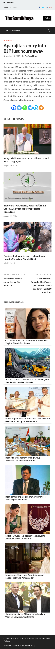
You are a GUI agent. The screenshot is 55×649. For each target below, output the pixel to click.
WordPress (19, 645)
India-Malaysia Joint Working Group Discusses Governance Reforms (22, 459)
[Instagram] (46, 7)
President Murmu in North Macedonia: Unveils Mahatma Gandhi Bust (24, 257)
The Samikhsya (31, 56)
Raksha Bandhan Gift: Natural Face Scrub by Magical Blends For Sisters (26, 342)
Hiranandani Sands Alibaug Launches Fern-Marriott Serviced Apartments (25, 615)
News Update (9, 41)
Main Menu (15, 30)
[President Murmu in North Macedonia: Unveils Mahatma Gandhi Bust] (27, 252)
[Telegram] (30, 107)
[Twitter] (43, 7)
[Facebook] (39, 7)
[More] (41, 107)
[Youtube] (50, 7)
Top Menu (10, 2)
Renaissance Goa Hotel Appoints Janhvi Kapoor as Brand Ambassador (24, 576)
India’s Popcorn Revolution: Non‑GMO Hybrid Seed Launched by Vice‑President (27, 420)
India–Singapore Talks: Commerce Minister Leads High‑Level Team (25, 498)
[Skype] (35, 107)
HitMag (31, 645)
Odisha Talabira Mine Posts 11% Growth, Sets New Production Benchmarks (27, 381)
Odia (47, 18)
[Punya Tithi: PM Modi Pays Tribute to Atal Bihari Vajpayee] (27, 155)
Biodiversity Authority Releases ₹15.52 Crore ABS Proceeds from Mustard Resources (25, 208)
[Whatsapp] (24, 107)
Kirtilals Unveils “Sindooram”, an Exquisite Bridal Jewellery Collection (25, 537)
